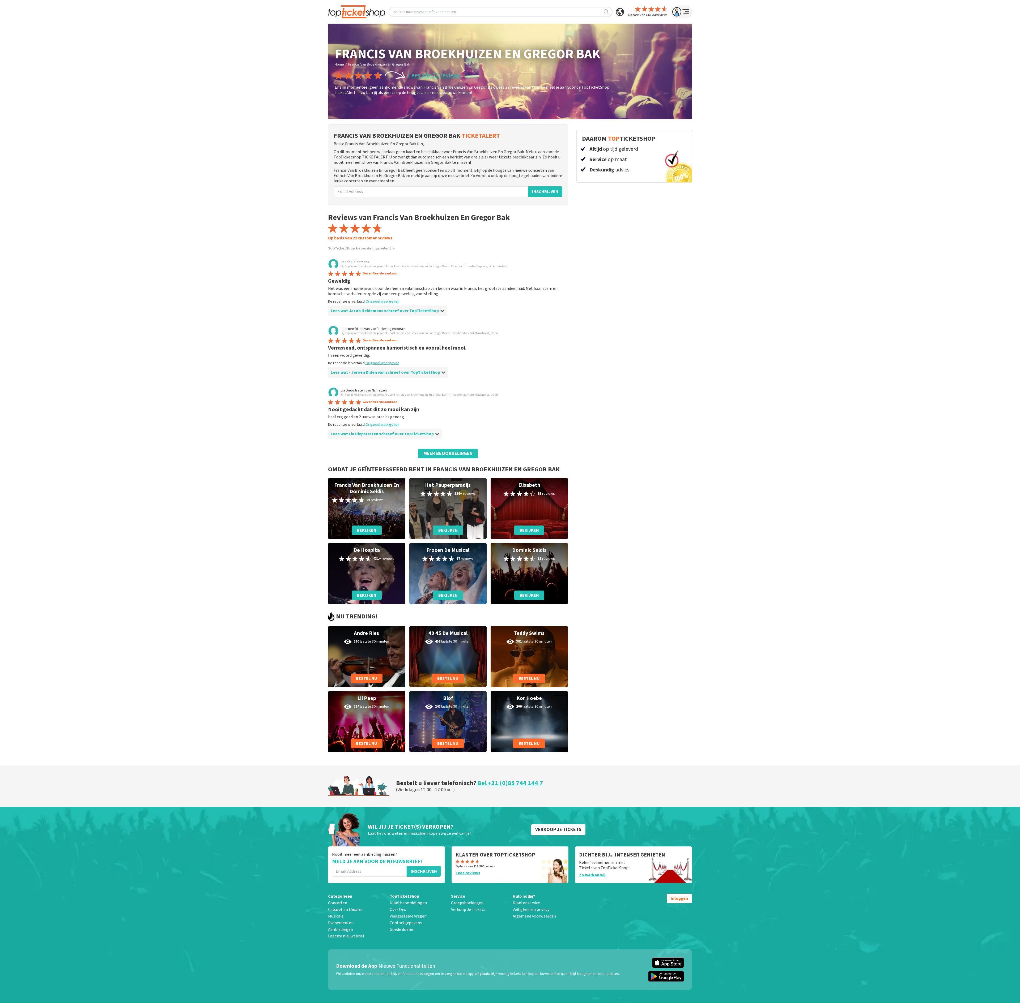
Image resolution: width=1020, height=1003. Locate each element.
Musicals (335, 916)
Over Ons (398, 909)
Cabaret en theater (345, 909)
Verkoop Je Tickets (468, 909)
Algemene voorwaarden (534, 916)
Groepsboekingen (467, 903)
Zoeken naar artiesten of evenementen (424, 12)
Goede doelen (402, 929)
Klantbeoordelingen (408, 903)
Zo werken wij (592, 875)
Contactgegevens (406, 923)
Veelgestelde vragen (408, 916)
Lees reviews (468, 873)
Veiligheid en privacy (531, 909)
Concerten (337, 903)
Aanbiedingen (340, 929)
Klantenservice (526, 903)
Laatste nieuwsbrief (346, 936)
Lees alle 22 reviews (434, 75)
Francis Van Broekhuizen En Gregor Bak (379, 64)
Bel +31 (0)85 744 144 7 (510, 783)
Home (339, 64)
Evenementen (341, 923)
